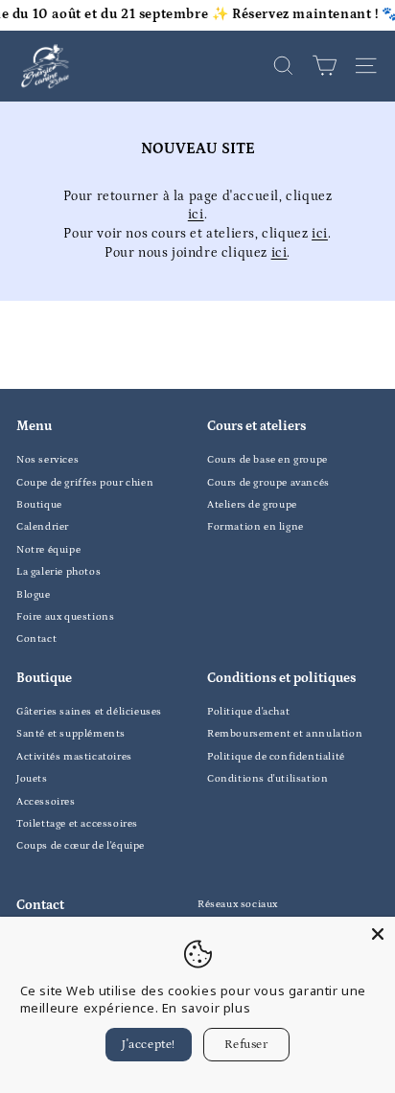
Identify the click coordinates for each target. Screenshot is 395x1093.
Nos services (47, 460)
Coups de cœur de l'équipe (80, 846)
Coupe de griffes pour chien (84, 483)
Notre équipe (48, 550)
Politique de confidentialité (276, 757)
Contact (36, 639)
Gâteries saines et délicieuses (89, 711)
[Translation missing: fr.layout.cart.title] (324, 65)
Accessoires (46, 802)
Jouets (32, 779)
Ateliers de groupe (252, 505)
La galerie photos (58, 572)
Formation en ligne (255, 527)
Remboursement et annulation (284, 734)
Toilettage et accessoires (77, 824)
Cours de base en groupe (267, 460)
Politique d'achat (248, 711)
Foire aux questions (65, 617)
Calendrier (42, 527)
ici (196, 214)
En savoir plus (206, 1007)
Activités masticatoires (74, 757)
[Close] (377, 934)
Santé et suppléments (71, 734)
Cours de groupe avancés (268, 483)
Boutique (39, 505)
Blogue (33, 595)
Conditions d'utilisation (267, 779)
